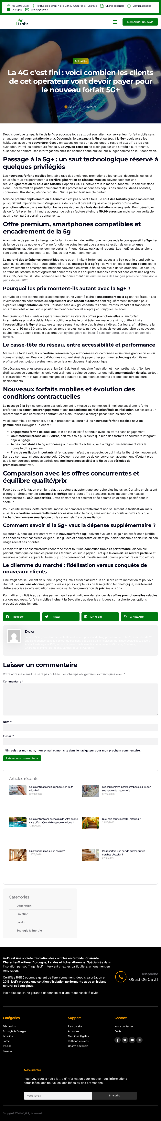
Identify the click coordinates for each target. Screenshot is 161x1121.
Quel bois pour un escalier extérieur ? (121, 818)
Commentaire (13, 681)
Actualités (81, 61)
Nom (7, 721)
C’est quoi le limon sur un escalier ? (47, 850)
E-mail (8, 736)
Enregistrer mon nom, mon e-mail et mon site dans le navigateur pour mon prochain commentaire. (73, 750)
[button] (115, 22)
